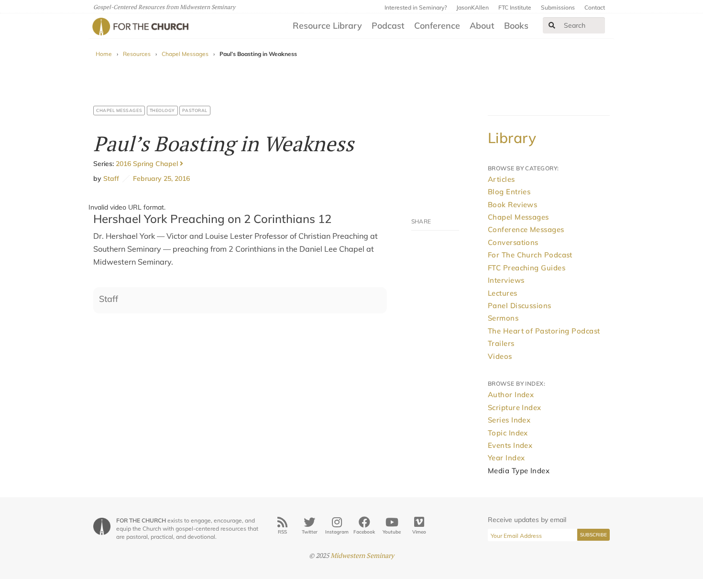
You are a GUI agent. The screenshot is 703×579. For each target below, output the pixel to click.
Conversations (513, 242)
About (482, 25)
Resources (137, 53)
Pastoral (194, 110)
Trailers (501, 343)
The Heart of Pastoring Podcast (544, 330)
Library (512, 138)
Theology (162, 110)
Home (104, 53)
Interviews (506, 280)
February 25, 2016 (160, 178)
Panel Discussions (519, 305)
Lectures (502, 293)
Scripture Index (514, 407)
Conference (437, 25)
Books (516, 25)
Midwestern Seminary (362, 555)
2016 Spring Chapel (148, 163)
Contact (594, 7)
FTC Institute (514, 7)
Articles (501, 179)
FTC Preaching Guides (526, 267)
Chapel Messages (185, 53)
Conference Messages (526, 229)
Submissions (558, 7)
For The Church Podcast (530, 254)
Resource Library (327, 25)
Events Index (510, 445)
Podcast (388, 25)
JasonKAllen (472, 7)
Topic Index (508, 432)
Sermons (503, 318)
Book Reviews (512, 204)
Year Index (506, 457)
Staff (111, 178)
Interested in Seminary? (415, 7)
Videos (500, 356)
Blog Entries (509, 191)
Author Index (511, 394)
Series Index (509, 419)
